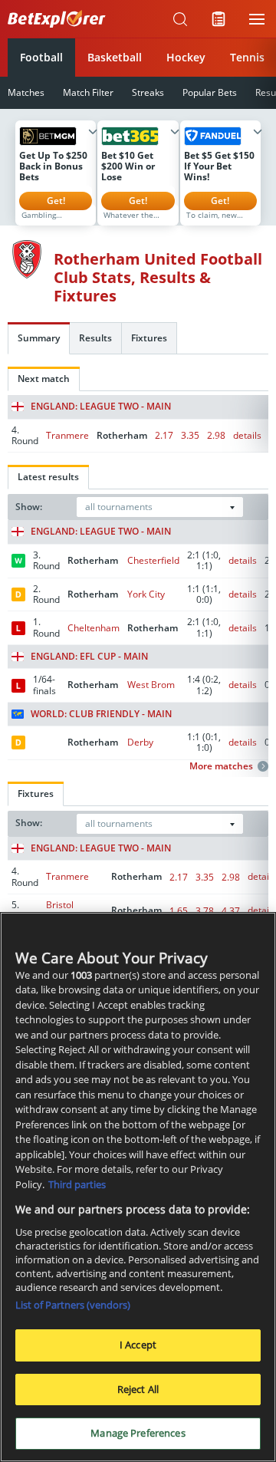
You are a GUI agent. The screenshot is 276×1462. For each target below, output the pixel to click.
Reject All (138, 1389)
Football (41, 57)
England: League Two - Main (101, 406)
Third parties (77, 1184)
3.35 (190, 435)
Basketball (114, 57)
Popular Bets (209, 92)
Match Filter (88, 92)
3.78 (205, 910)
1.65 (178, 910)
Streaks (148, 92)
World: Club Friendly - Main (101, 714)
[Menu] (257, 19)
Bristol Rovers (60, 910)
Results (95, 337)
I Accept (138, 1345)
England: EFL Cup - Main (89, 656)
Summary (39, 337)
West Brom (151, 684)
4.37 (231, 910)
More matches (221, 766)
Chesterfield (153, 560)
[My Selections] (218, 19)
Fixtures (149, 337)
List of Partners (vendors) (72, 1305)
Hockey (185, 57)
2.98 (216, 435)
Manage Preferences (137, 1433)
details (247, 435)
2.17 (164, 435)
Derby (140, 742)
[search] (180, 19)
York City (146, 594)
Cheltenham (93, 627)
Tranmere (67, 435)
